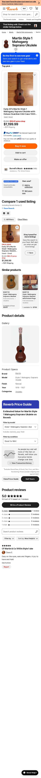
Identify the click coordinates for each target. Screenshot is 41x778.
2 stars (5, 521)
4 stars (5, 514)
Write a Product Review (20, 505)
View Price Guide (10, 479)
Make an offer (20, 159)
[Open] (35, 427)
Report (6, 567)
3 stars (5, 518)
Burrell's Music (16, 168)
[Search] (36, 14)
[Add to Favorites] (16, 49)
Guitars (21, 19)
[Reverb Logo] (12, 8)
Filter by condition (10, 437)
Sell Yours (30, 479)
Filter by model (9, 422)
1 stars (4, 525)
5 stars (5, 511)
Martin (18, 373)
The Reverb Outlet (9, 19)
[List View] (8, 213)
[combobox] (18, 427)
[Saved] (30, 8)
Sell (24, 8)
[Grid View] (4, 213)
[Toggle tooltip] (11, 66)
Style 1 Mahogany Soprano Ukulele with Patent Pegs (29, 296)
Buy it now (20, 146)
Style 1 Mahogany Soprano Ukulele (10, 295)
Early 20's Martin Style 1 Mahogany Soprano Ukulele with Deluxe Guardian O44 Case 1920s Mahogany (20, 111)
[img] (28, 168)
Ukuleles (18, 392)
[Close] (37, 55)
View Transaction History (22, 463)
